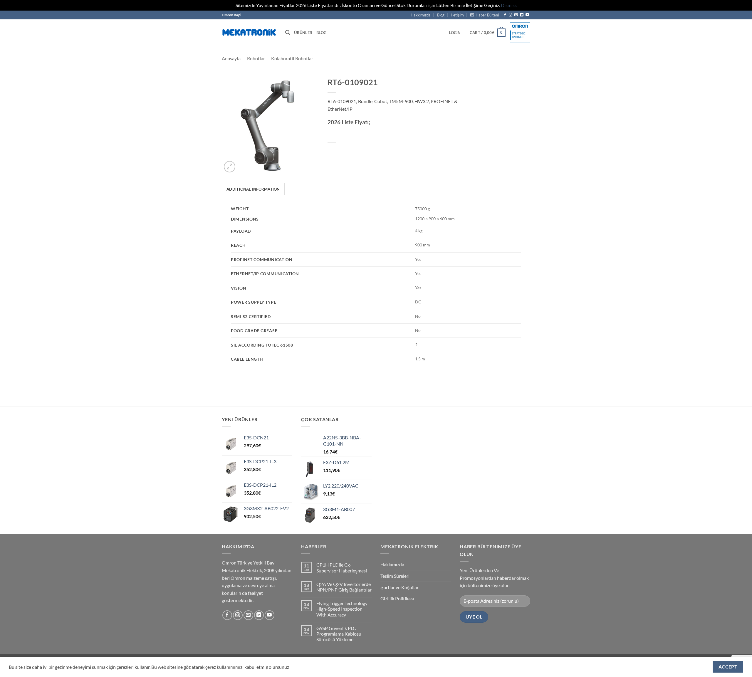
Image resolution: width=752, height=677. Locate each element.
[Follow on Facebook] (505, 15)
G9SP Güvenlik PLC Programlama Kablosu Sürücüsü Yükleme (338, 633)
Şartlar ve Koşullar (399, 587)
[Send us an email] (516, 15)
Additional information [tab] (253, 189)
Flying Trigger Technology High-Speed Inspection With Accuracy (341, 608)
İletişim (457, 15)
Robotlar (256, 58)
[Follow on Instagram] (510, 15)
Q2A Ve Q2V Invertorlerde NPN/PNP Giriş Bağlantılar (344, 586)
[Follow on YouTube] (527, 15)
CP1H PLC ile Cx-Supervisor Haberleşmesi (341, 567)
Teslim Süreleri (394, 576)
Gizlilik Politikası (397, 598)
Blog (440, 15)
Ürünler (303, 32)
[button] (484, 15)
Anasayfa (231, 58)
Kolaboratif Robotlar (292, 58)
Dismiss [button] (509, 5)
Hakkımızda (421, 15)
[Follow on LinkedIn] (521, 15)
